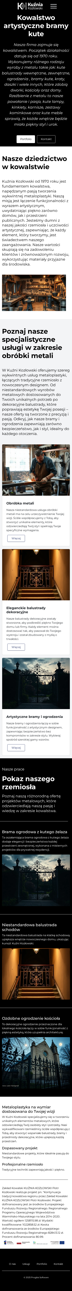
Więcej (16, 538)
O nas (12, 1264)
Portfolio (25, 139)
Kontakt (46, 139)
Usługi (26, 1264)
